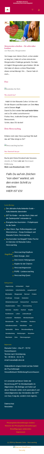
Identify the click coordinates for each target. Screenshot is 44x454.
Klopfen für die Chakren (23, 264)
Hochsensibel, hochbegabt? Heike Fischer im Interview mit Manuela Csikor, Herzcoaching (22, 242)
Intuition (16, 310)
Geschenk (34, 302)
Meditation (17, 318)
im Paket (14, 161)
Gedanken (25, 298)
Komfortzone (9, 314)
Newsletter (8, 407)
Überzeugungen (25, 337)
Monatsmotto (9, 321)
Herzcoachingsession (22, 268)
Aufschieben (9, 290)
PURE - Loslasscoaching (24, 271)
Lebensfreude (26, 314)
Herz (18, 306)
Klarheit (23, 310)
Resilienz (33, 321)
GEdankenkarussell (11, 302)
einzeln (7, 161)
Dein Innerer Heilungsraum (24, 260)
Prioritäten (24, 321)
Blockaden (8, 294)
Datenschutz (9, 404)
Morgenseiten (20, 51)
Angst (27, 286)
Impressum (20, 432)
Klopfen (30, 310)
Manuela (11, 51)
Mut (17, 321)
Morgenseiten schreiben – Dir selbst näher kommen (20, 47)
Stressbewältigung (27, 329)
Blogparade (18, 294)
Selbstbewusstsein (11, 325)
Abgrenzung (9, 286)
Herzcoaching (27, 306)
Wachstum (8, 337)
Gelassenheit (24, 302)
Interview (8, 310)
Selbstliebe (23, 325)
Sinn (30, 325)
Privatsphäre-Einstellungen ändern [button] (21, 423)
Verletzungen (21, 333)
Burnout (26, 294)
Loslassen (8, 318)
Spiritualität (9, 329)
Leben (18, 314)
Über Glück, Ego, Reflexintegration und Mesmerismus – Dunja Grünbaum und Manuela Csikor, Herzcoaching (21, 232)
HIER (27, 167)
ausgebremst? (32, 290)
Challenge (8, 298)
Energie (16, 298)
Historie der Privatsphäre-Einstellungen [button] (20, 426)
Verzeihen (31, 333)
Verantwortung (10, 333)
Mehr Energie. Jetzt (21, 256)
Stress (17, 329)
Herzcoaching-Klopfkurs (23, 252)
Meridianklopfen (28, 318)
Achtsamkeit (19, 286)
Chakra (34, 294)
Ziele (16, 337)
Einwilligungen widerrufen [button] (20, 429)
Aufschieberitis (20, 290)
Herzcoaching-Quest (22, 275)
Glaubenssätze (10, 306)
